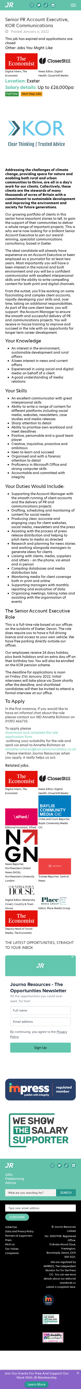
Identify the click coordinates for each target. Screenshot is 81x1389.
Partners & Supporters (18, 1235)
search (66, 1193)
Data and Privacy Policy (19, 1231)
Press (8, 1240)
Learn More (36, 1384)
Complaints (12, 1253)
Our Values (11, 1249)
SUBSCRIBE (17, 1217)
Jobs (9, 1175)
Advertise (11, 1227)
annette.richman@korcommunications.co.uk (40, 749)
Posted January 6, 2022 (29, 32)
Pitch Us (10, 1244)
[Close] (78, 1373)
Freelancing (14, 1179)
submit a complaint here (60, 1287)
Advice (10, 1183)
